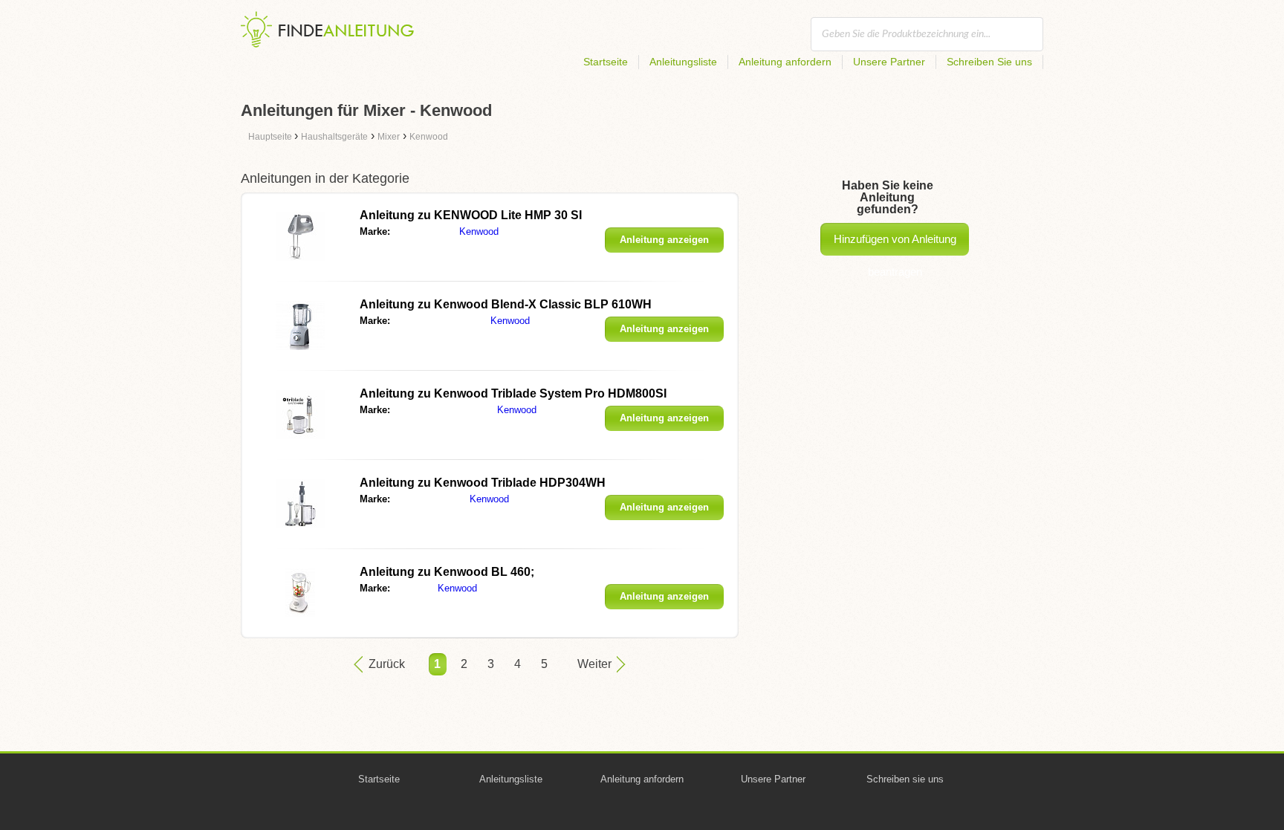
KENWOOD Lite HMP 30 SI (471, 215)
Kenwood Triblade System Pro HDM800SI (513, 393)
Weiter (594, 664)
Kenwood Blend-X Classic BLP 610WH (506, 304)
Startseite (605, 62)
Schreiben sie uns (905, 779)
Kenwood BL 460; (447, 571)
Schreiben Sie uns (989, 62)
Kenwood (479, 231)
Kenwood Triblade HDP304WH (483, 482)
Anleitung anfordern (785, 62)
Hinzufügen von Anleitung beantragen (895, 244)
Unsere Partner (889, 62)
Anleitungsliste (683, 62)
